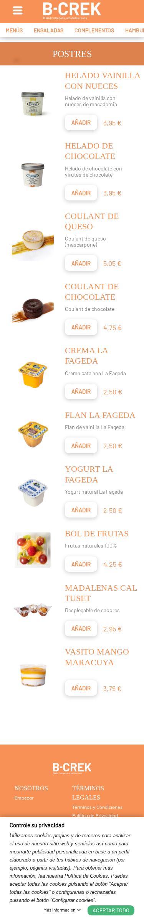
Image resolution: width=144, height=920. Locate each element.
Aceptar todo (111, 910)
